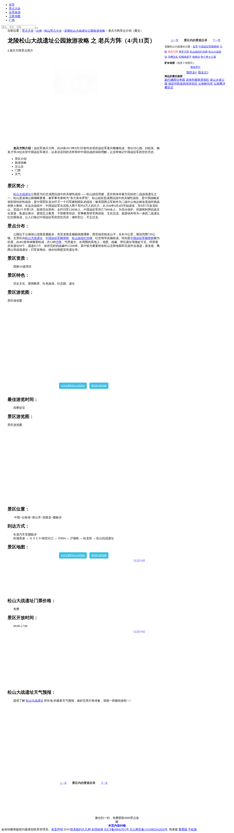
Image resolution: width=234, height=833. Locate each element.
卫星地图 (14, 16)
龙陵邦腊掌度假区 (197, 79)
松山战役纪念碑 (82, 238)
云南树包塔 (205, 83)
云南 (39, 30)
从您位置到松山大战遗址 (73, 385)
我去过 (203, 72)
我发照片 (195, 67)
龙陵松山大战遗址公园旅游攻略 (84, 30)
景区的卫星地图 (99, 385)
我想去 (191, 72)
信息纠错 (139, 560)
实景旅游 (14, 12)
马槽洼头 (173, 57)
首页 (12, 4)
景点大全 (14, 8)
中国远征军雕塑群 (57, 238)
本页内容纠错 (117, 825)
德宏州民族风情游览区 (182, 83)
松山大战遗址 (22, 194)
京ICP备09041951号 (116, 829)
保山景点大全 (53, 30)
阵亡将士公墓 (208, 57)
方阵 (59, 242)
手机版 (192, 829)
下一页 (104, 783)
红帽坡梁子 (185, 57)
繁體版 (183, 829)
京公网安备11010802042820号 (149, 829)
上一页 (63, 783)
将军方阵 (184, 51)
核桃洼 (196, 57)
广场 (12, 20)
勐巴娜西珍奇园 (175, 79)
